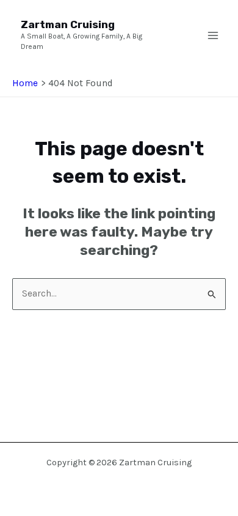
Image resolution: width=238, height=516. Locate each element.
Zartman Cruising (68, 24)
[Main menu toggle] (213, 35)
